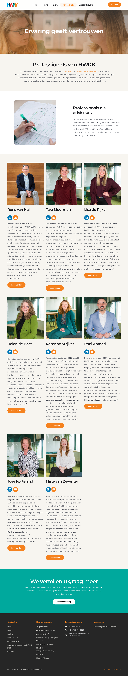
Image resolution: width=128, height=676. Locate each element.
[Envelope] (15, 217)
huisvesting (68, 71)
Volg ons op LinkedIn (112, 669)
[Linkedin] (9, 217)
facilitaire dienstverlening (87, 71)
